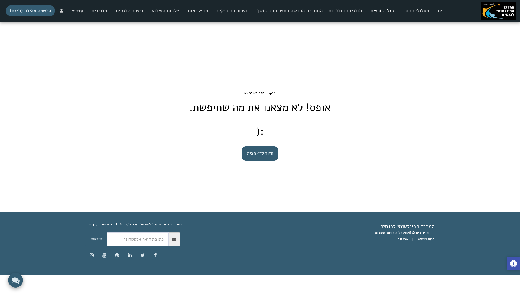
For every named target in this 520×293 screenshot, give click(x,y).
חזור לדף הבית (260, 153)
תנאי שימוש (426, 239)
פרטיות (403, 239)
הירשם (96, 239)
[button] (513, 264)
